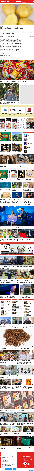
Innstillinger (31, 470)
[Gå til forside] (5, 2)
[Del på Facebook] (30, 36)
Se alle (32, 116)
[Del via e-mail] (33, 36)
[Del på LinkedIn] (32, 36)
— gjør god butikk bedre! (13, 2)
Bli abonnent (18, 1)
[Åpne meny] (32, 1)
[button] (2, 111)
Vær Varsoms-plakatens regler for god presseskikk (28, 457)
